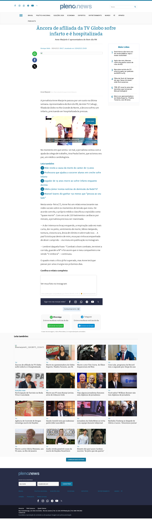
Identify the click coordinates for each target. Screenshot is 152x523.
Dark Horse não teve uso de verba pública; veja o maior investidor (123, 53)
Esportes (81, 15)
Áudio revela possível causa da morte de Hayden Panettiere (59, 450)
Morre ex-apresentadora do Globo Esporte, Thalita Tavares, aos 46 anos (124, 98)
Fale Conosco (30, 508)
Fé (114, 15)
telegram (28, 5)
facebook (15, 5)
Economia (71, 15)
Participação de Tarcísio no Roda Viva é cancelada (29, 394)
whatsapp (24, 5)
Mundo (107, 15)
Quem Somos (42, 508)
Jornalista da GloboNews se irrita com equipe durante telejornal (91, 422)
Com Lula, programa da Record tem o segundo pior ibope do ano (122, 366)
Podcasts (32, 21)
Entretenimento (95, 15)
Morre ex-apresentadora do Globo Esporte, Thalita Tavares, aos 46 (60, 366)
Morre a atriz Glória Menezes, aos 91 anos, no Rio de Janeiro (29, 450)
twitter (37, 5)
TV (16, 362)
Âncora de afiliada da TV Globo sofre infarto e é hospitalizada (28, 366)
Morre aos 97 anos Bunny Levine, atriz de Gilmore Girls (60, 394)
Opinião (121, 15)
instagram (19, 5)
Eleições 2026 (59, 15)
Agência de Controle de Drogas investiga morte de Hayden (28, 422)
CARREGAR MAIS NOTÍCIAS (76, 459)
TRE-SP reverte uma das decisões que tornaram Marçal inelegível (123, 89)
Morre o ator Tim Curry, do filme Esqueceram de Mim (91, 366)
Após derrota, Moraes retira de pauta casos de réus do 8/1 (123, 62)
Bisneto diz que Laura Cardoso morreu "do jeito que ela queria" (90, 450)
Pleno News (76, 7)
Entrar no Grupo (87, 326)
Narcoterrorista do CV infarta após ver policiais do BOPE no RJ (123, 71)
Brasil (30, 15)
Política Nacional (43, 15)
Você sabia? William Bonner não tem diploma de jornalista (122, 394)
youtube (32, 5)
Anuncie (21, 508)
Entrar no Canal (56, 326)
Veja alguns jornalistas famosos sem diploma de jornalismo (90, 394)
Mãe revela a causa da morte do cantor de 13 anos (69, 168)
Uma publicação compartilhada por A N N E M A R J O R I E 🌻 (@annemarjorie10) (68, 293)
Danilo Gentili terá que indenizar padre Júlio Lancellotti (60, 422)
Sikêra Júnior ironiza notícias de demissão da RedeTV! (71, 189)
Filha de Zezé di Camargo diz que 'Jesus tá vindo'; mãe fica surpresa (124, 80)
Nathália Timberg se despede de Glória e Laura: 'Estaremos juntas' (122, 422)
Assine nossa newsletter (26, 480)
